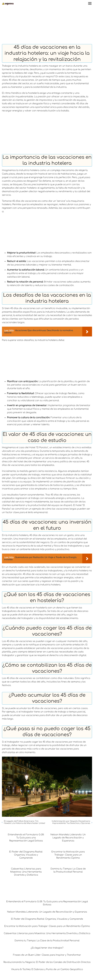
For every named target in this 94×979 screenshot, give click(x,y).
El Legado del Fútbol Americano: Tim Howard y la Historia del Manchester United (24, 822)
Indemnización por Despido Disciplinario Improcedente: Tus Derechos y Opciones (71, 822)
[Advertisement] (47, 26)
